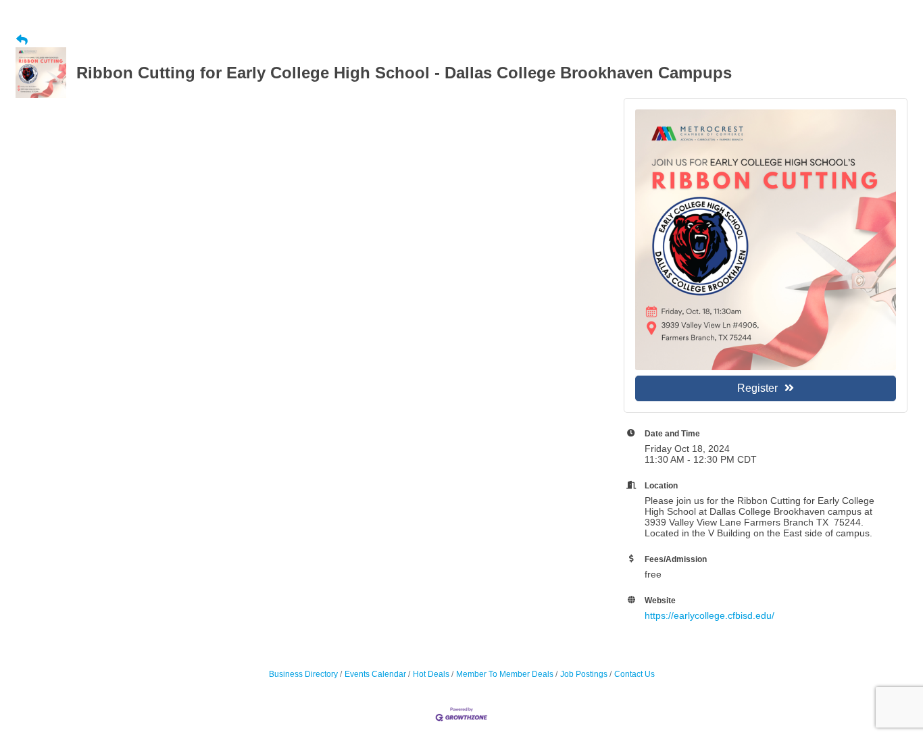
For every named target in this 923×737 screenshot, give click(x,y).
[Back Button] (22, 40)
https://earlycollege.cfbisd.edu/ (709, 615)
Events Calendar (375, 674)
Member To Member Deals (504, 674)
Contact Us (634, 674)
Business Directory (303, 674)
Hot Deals (431, 674)
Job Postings (583, 674)
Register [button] (757, 388)
